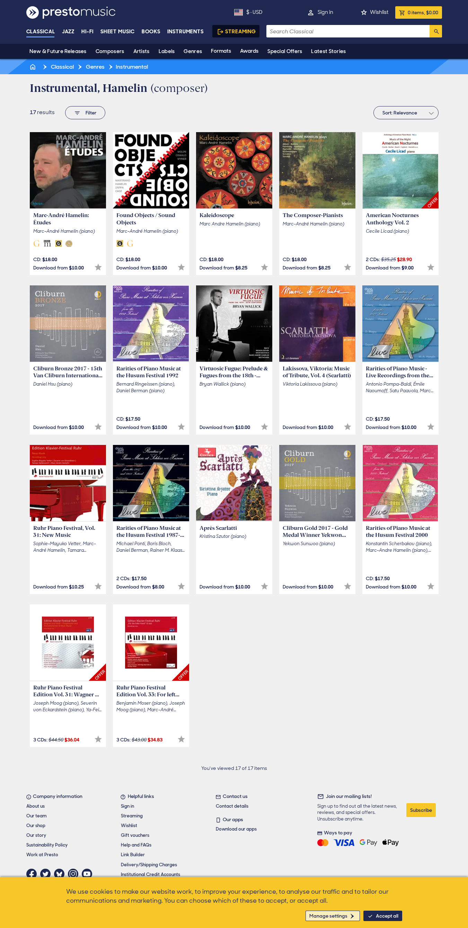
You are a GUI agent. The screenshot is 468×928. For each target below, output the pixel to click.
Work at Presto (42, 855)
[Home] (33, 66)
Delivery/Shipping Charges (149, 865)
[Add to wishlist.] (98, 267)
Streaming (240, 31)
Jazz (68, 31)
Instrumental (132, 66)
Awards (249, 51)
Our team (36, 816)
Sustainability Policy (47, 845)
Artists (141, 51)
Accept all (387, 916)
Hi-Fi (87, 31)
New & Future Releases (58, 51)
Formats (221, 51)
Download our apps (236, 829)
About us (35, 806)
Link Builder (133, 855)
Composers (110, 51)
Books (151, 31)
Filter (91, 113)
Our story (36, 835)
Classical (40, 31)
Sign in (325, 12)
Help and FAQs (136, 845)
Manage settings (328, 916)
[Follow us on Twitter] (47, 874)
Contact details (232, 806)
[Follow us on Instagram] (75, 874)
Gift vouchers (135, 835)
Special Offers (284, 51)
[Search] (436, 31)
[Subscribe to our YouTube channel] (89, 874)
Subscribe (421, 810)
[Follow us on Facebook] (33, 874)
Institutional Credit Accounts (150, 874)
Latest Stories (328, 51)
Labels (167, 51)
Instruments (185, 31)
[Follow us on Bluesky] (61, 874)
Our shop (35, 825)
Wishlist (379, 12)
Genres (193, 51)
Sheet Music (117, 31)
